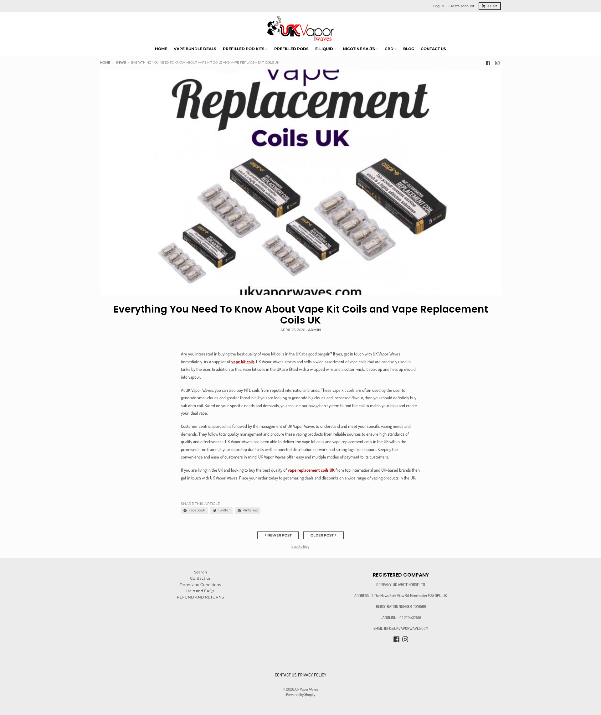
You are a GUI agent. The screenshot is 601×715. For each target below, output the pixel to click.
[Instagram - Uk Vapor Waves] (497, 62)
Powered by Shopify (300, 694)
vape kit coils (242, 361)
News (121, 62)
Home (105, 62)
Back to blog (300, 546)
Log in (438, 6)
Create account (461, 6)
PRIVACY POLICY (312, 674)
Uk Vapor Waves (306, 689)
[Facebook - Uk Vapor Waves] (488, 62)
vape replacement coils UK (311, 470)
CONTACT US (285, 674)
